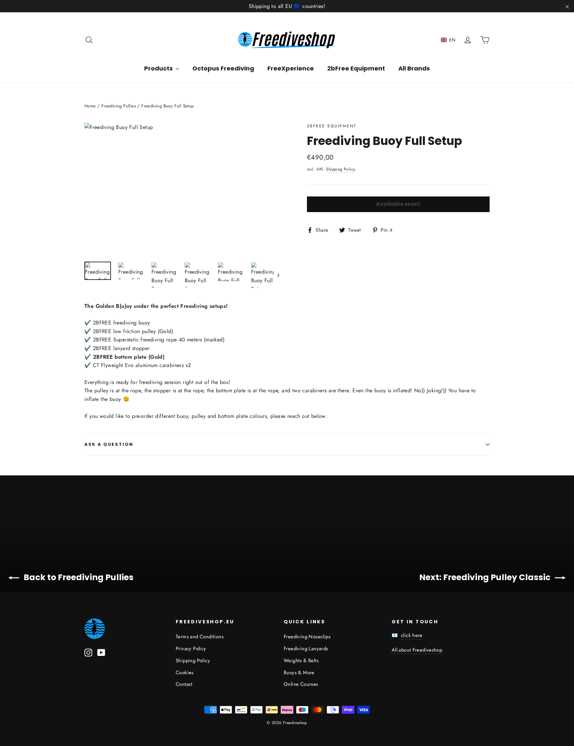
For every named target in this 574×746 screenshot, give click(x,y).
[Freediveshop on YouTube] (101, 652)
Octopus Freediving (223, 68)
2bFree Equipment (356, 68)
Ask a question (109, 444)
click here (412, 635)
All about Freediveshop (417, 650)
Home (90, 106)
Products (159, 68)
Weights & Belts (301, 660)
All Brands (414, 68)
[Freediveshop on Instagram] (88, 652)
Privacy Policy (191, 648)
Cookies (185, 672)
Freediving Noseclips (307, 636)
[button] (448, 40)
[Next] (278, 275)
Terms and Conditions (200, 636)
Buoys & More (299, 672)
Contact (184, 684)
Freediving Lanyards (306, 648)
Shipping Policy (340, 169)
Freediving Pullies (118, 106)
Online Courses (301, 684)
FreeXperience (290, 68)
